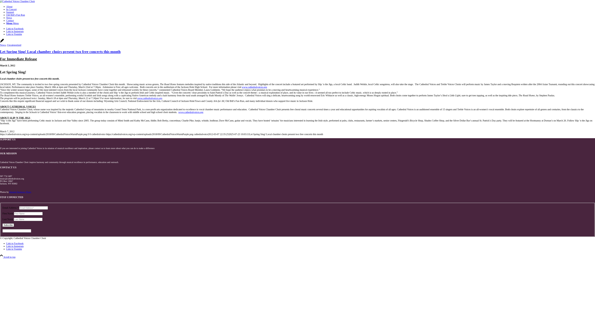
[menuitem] (300, 6)
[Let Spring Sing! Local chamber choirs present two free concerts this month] (2, 42)
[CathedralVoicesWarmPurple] (17, 1)
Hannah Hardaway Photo (20, 192)
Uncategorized (14, 45)
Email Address (10, 207)
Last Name (7, 219)
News (3, 45)
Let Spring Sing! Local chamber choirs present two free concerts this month (60, 52)
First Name (7, 213)
